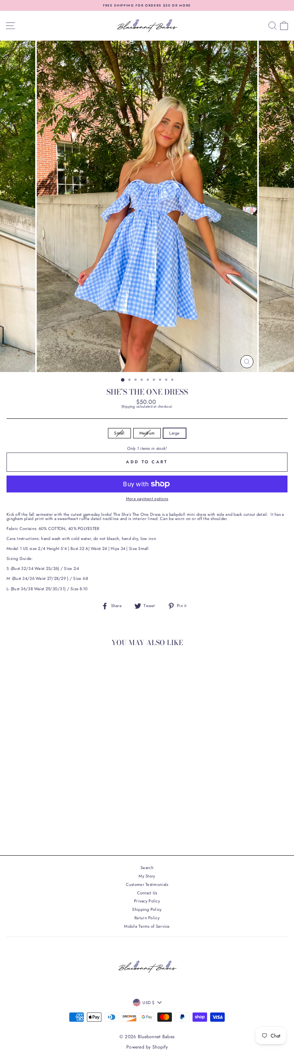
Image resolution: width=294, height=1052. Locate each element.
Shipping (128, 407)
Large (174, 433)
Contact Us (147, 893)
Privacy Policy (147, 901)
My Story (147, 876)
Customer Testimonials (147, 884)
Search (147, 867)
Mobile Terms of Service (147, 926)
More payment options (147, 499)
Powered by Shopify (147, 1047)
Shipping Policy (147, 909)
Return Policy (147, 918)
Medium (147, 433)
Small (119, 433)
